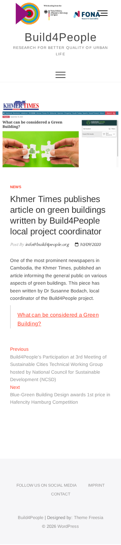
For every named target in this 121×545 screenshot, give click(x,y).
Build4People (61, 37)
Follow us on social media (46, 485)
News (15, 187)
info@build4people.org (46, 244)
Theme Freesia (88, 517)
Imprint (96, 485)
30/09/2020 (89, 244)
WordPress (68, 526)
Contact (60, 494)
